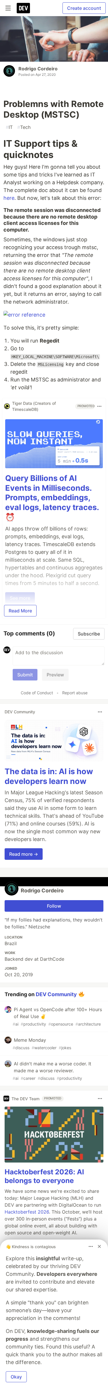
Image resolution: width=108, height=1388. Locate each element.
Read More (20, 611)
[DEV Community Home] (23, 8)
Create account (84, 8)
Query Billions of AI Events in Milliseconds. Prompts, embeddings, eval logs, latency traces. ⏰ (52, 497)
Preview (55, 675)
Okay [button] (16, 1377)
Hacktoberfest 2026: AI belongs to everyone (44, 1176)
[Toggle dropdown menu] (99, 406)
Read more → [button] (23, 854)
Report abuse (75, 692)
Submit (25, 675)
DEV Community (56, 994)
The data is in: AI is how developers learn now (49, 776)
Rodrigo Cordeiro (38, 69)
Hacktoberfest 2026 (27, 1212)
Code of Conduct (37, 692)
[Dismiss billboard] (99, 1246)
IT (9, 127)
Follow (54, 906)
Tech (24, 127)
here (8, 198)
